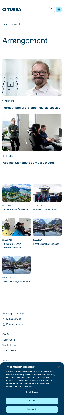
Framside (6, 24)
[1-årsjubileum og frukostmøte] (16, 265)
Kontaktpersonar (15, 324)
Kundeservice (13, 319)
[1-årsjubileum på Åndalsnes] (47, 227)
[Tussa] (11, 9)
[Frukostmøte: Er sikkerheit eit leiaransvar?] (32, 77)
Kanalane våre (10, 350)
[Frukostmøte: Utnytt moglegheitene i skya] (16, 227)
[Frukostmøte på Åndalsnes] (16, 193)
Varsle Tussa (9, 345)
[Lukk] (59, 367)
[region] (32, 388)
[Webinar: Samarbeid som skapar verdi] (32, 132)
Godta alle (32, 409)
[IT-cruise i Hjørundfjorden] (47, 193)
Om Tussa (7, 334)
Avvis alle (31, 400)
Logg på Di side (15, 313)
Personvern (8, 339)
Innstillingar (32, 392)
